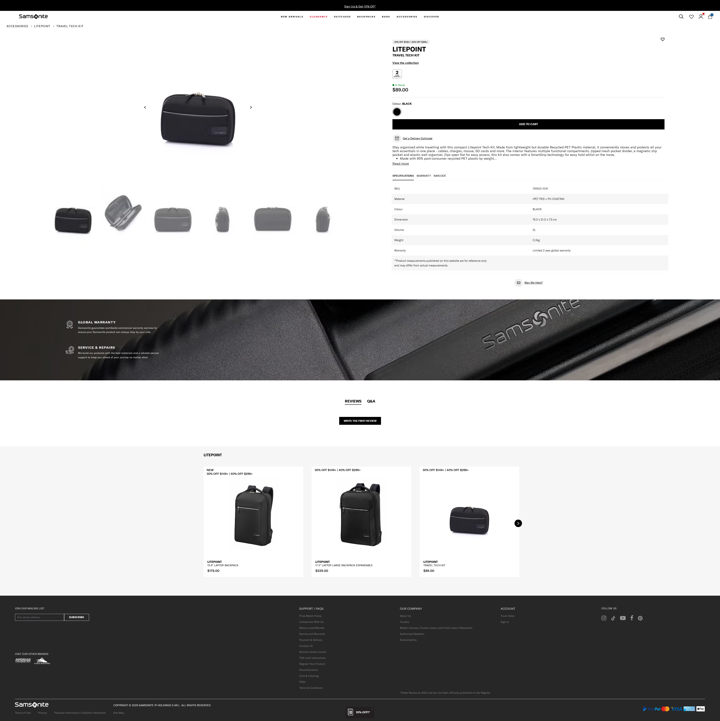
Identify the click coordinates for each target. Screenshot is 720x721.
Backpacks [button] (366, 16)
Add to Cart (528, 124)
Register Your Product (312, 664)
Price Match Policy (310, 616)
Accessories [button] (407, 16)
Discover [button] (431, 16)
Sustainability (408, 640)
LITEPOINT (42, 26)
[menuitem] (292, 16)
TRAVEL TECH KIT (434, 565)
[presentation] (145, 107)
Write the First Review (360, 421)
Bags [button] (386, 16)
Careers (404, 622)
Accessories (17, 26)
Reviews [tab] (353, 401)
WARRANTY (424, 175)
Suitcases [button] (342, 16)
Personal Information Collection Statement (80, 712)
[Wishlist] (691, 16)
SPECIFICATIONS (403, 175)
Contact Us (306, 646)
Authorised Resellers (412, 634)
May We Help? (533, 282)
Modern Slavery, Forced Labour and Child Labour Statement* (436, 628)
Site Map (118, 712)
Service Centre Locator (312, 652)
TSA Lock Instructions (312, 658)
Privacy (42, 712)
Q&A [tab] (371, 401)
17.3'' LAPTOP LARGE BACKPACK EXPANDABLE (344, 565)
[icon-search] (681, 16)
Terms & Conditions (311, 688)
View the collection (405, 63)
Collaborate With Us (311, 622)
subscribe (76, 617)
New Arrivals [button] (292, 16)
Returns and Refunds (311, 628)
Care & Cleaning (309, 676)
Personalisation (308, 670)
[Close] (372, 709)
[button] (518, 523)
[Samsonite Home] (33, 16)
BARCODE (440, 175)
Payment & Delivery (310, 640)
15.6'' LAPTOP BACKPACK (222, 565)
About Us (405, 616)
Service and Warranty (312, 634)
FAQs (302, 682)
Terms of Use (23, 712)
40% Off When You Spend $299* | (360, 6)
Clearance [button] (319, 16)
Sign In (505, 622)
